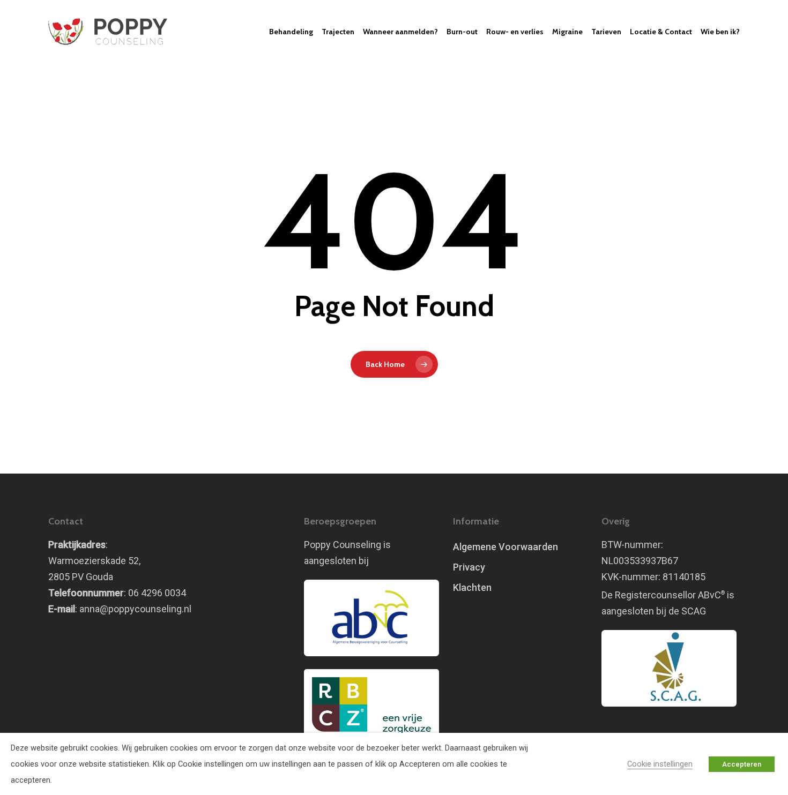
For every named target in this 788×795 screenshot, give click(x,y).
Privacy (469, 567)
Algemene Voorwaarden (505, 546)
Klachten (472, 587)
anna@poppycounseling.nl (135, 608)
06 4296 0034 (157, 592)
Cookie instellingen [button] (660, 764)
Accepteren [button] (741, 764)
